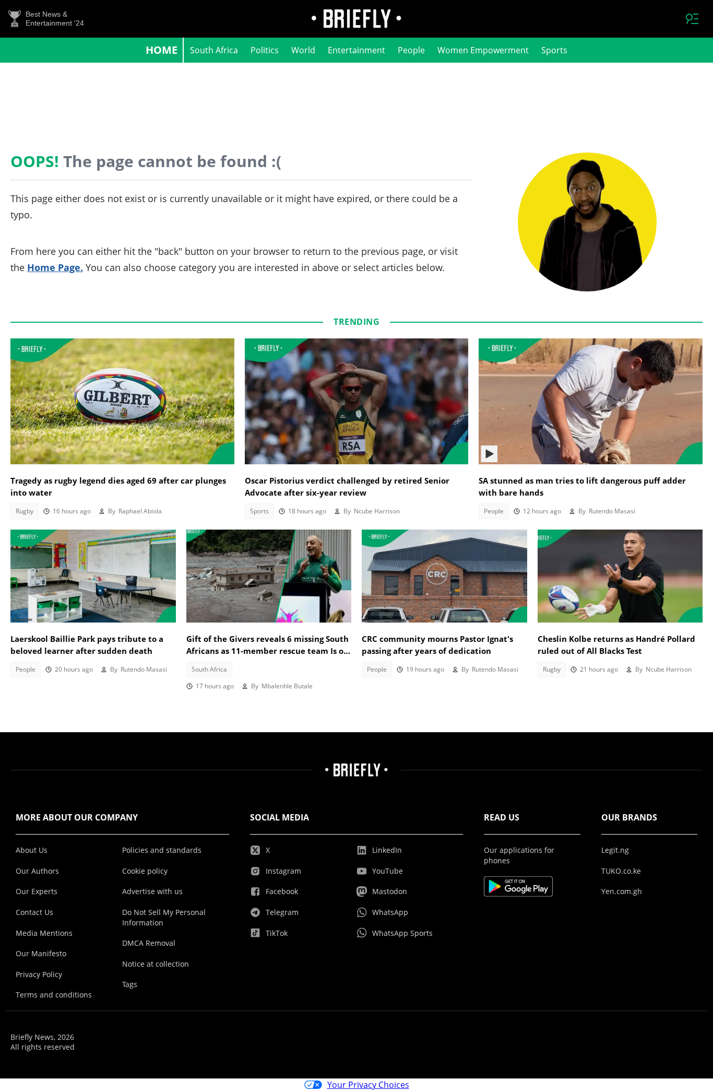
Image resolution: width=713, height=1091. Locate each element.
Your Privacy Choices (368, 1084)
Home (161, 50)
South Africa (214, 50)
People (411, 50)
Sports (554, 50)
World (303, 50)
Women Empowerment (483, 50)
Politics (265, 50)
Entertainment (356, 50)
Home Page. (55, 267)
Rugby (24, 511)
